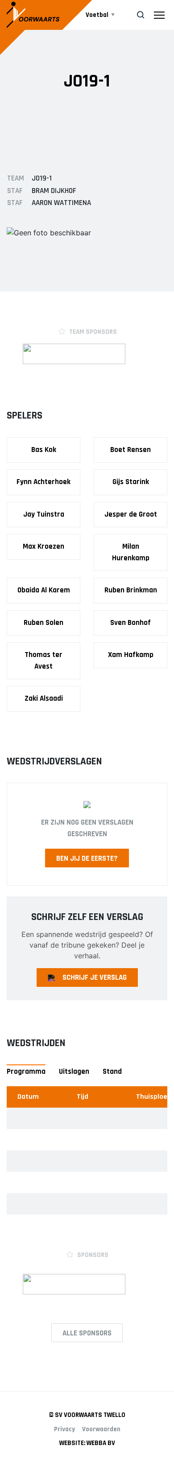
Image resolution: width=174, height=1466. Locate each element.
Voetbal (97, 15)
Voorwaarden (101, 1429)
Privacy (64, 1429)
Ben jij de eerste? (87, 858)
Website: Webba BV (87, 1443)
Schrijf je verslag (94, 977)
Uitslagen (74, 1071)
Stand (112, 1071)
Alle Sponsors (87, 1333)
